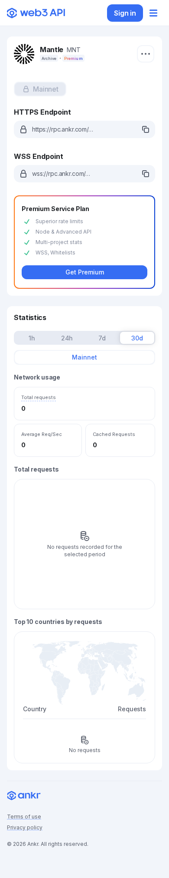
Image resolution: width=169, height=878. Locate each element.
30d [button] (137, 338)
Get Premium (84, 272)
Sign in (125, 13)
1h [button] (32, 338)
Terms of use (24, 816)
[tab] (40, 89)
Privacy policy (24, 827)
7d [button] (102, 338)
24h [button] (67, 338)
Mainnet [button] (85, 357)
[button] (40, 89)
